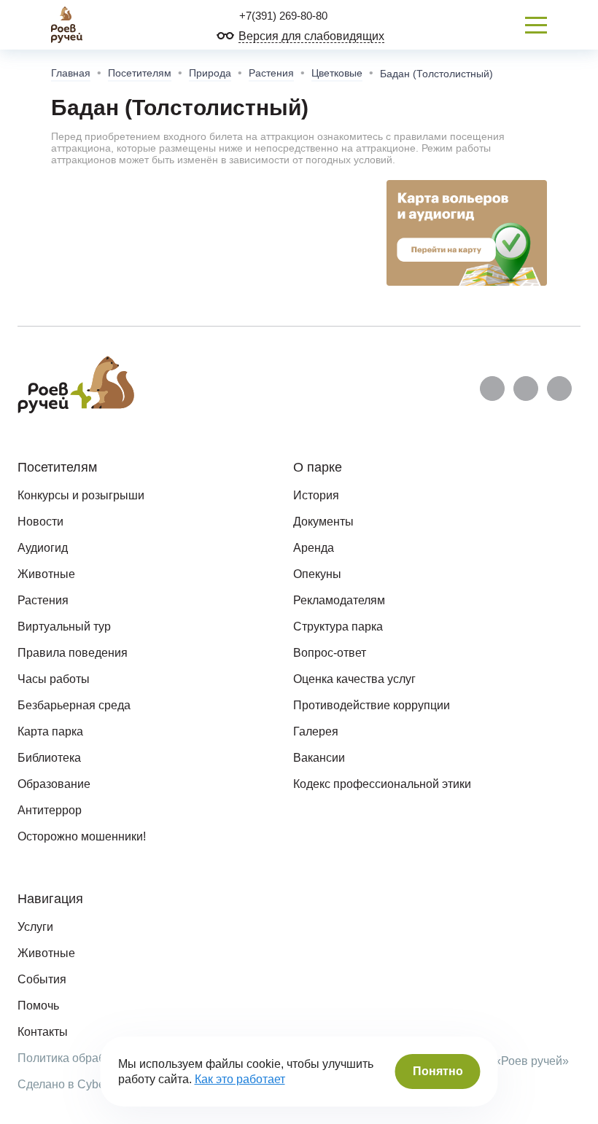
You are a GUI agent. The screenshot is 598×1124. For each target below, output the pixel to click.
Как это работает (240, 1079)
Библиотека (49, 758)
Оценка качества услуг (354, 679)
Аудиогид (43, 548)
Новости (40, 521)
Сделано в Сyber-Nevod (82, 1084)
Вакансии (319, 758)
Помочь (38, 1005)
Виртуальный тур (64, 626)
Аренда (313, 548)
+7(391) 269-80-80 (281, 15)
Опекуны (317, 574)
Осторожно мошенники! (82, 836)
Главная (70, 73)
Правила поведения (73, 653)
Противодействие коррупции (371, 705)
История (316, 495)
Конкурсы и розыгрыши (81, 495)
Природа (210, 73)
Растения (271, 73)
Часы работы (54, 679)
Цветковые (336, 73)
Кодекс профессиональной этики (382, 784)
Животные (46, 574)
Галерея (315, 731)
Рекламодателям (339, 600)
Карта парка (50, 731)
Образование (54, 784)
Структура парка (338, 626)
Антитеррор (50, 810)
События (42, 979)
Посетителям (139, 73)
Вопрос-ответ (329, 653)
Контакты (43, 1032)
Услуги (35, 927)
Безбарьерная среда (74, 705)
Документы (323, 521)
